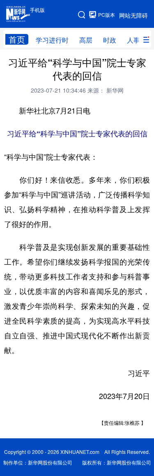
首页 (17, 39)
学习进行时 (52, 40)
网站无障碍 (133, 15)
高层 (85, 40)
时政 (109, 40)
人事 (133, 40)
